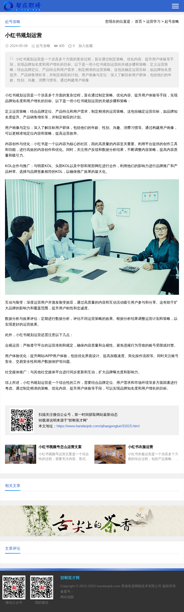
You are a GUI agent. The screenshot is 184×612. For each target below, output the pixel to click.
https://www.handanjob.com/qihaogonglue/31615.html (98, 426)
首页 (138, 21)
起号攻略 (172, 21)
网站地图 (67, 597)
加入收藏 (85, 46)
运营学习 (153, 21)
